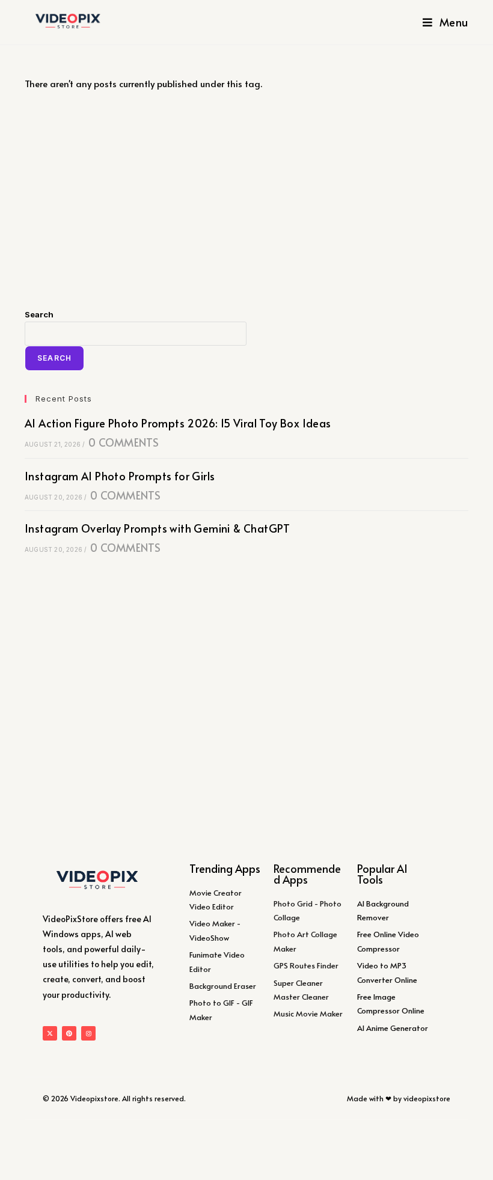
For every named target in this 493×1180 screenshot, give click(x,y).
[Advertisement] (246, 199)
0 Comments (123, 442)
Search (39, 314)
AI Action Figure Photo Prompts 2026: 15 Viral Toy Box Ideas (178, 422)
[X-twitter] (50, 1033)
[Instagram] (88, 1033)
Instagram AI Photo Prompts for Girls (120, 475)
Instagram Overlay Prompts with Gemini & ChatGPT (157, 528)
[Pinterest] (69, 1033)
